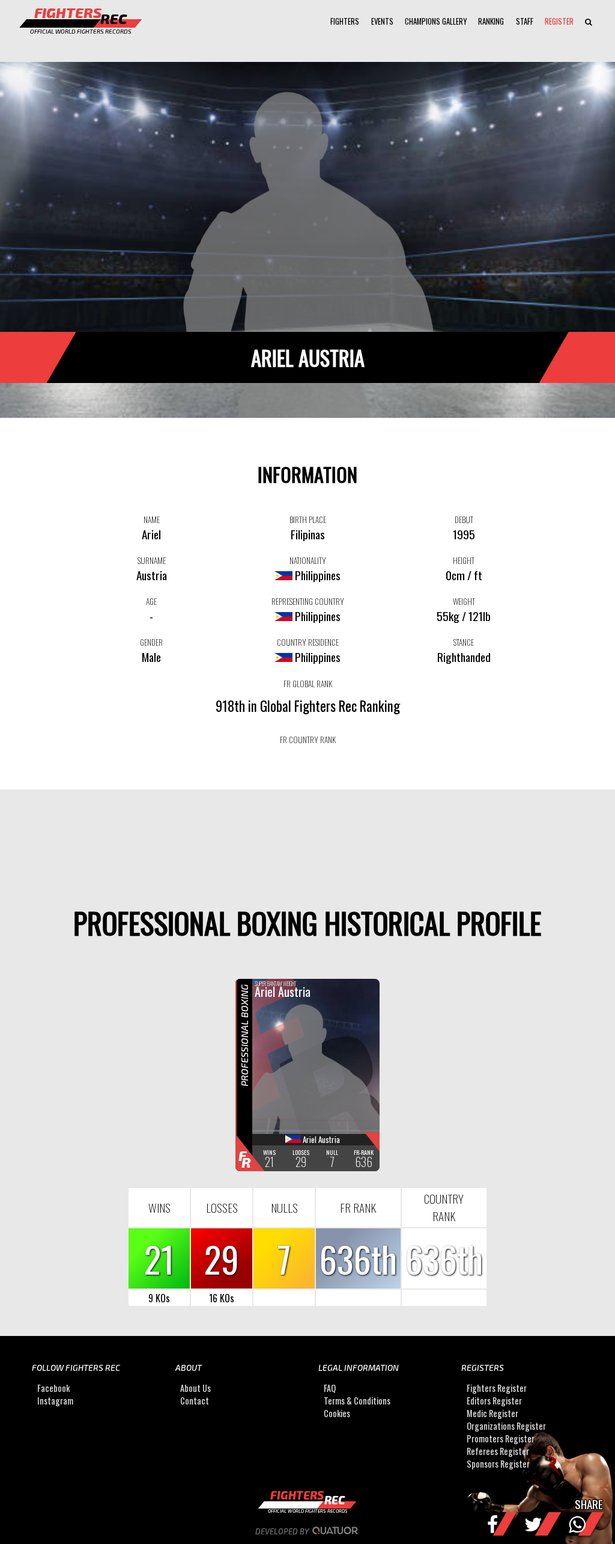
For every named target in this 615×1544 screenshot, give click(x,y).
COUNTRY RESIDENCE (308, 642)
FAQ (330, 1388)
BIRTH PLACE (307, 519)
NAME (152, 519)
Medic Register (492, 1413)
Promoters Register (501, 1438)
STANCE (463, 642)
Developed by (283, 1531)
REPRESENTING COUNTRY (307, 601)
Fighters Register (497, 1388)
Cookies (337, 1413)
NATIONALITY (307, 560)
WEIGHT (464, 601)
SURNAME (152, 560)
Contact (194, 1400)
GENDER (151, 642)
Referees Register (498, 1451)
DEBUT (464, 519)
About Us (195, 1388)
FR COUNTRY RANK (308, 740)
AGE (151, 601)
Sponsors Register (498, 1463)
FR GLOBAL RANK (307, 684)
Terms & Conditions (357, 1400)
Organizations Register (506, 1426)
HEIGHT (463, 560)
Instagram (55, 1400)
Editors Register (494, 1400)
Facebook (53, 1388)
